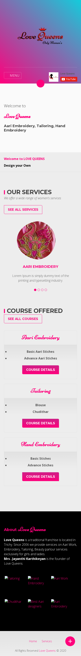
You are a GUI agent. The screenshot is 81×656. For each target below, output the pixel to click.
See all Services (23, 209)
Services (47, 641)
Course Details (40, 370)
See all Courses (23, 319)
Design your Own (17, 165)
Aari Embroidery (40, 267)
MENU (14, 75)
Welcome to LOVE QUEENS (24, 159)
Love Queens (47, 650)
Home (33, 641)
